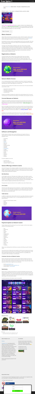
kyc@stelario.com (16, 265)
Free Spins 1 (6, 1)
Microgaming (6, 148)
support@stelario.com (9, 264)
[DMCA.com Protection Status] (9, 371)
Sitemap (3, 341)
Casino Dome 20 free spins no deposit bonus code (10, 333)
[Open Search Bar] (30, 1)
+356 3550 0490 (12, 266)
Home (9, 6)
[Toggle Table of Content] (11, 31)
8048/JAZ (30, 37)
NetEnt (5, 141)
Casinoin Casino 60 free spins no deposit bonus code (10, 332)
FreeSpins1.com (4, 343)
